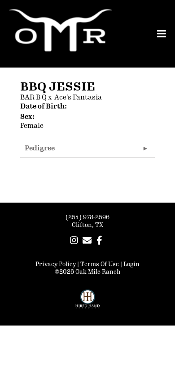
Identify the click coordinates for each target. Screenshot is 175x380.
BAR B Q (33, 97)
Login (131, 264)
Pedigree (40, 148)
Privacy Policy (55, 264)
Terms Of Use (99, 264)
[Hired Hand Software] (87, 303)
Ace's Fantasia (78, 97)
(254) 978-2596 (87, 217)
